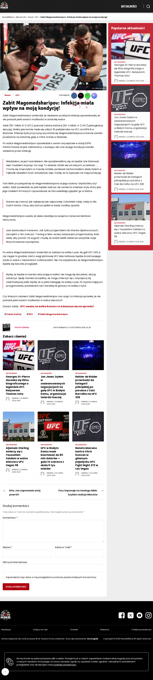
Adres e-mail (63, 547)
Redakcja (6, 629)
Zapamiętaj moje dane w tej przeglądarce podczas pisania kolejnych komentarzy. (51, 577)
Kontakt (74, 629)
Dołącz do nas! (40, 629)
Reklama (104, 629)
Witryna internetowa (15, 562)
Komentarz (10, 517)
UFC (37, 17)
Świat (30, 17)
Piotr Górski (22, 327)
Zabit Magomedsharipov (54, 314)
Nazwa (7, 547)
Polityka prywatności (142, 629)
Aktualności (129, 6)
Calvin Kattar (14, 314)
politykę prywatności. (65, 664)
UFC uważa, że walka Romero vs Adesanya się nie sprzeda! (57, 306)
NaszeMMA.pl (8, 17)
